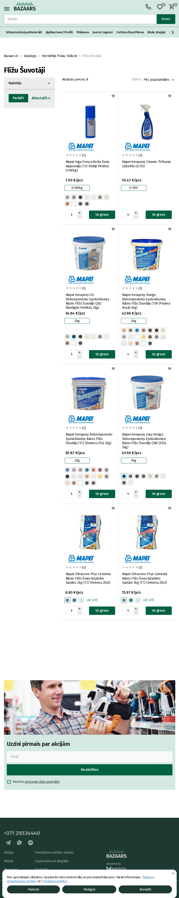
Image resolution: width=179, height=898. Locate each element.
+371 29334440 (22, 833)
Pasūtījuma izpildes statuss (54, 852)
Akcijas (9, 852)
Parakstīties (89, 770)
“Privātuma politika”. (54, 881)
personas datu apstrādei (42, 782)
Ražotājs (15, 83)
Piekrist (33, 889)
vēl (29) (92, 600)
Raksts (9, 861)
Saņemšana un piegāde (51, 861)
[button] (173, 32)
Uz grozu (102, 214)
